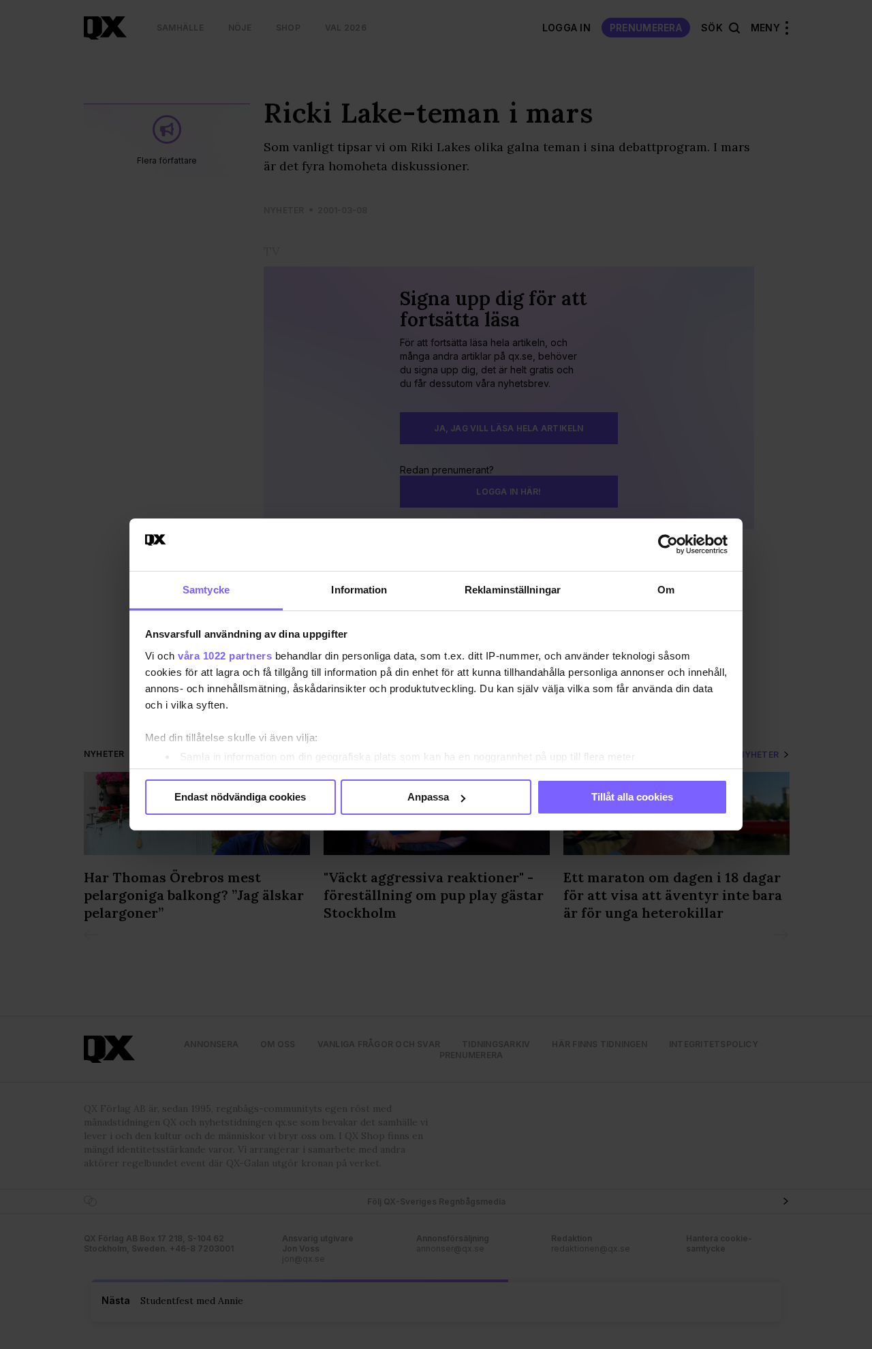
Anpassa (428, 797)
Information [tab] (359, 589)
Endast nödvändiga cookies (240, 797)
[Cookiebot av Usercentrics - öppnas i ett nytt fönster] (668, 544)
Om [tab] (665, 589)
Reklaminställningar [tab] (513, 589)
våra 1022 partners (225, 656)
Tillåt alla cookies (632, 797)
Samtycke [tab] (206, 589)
